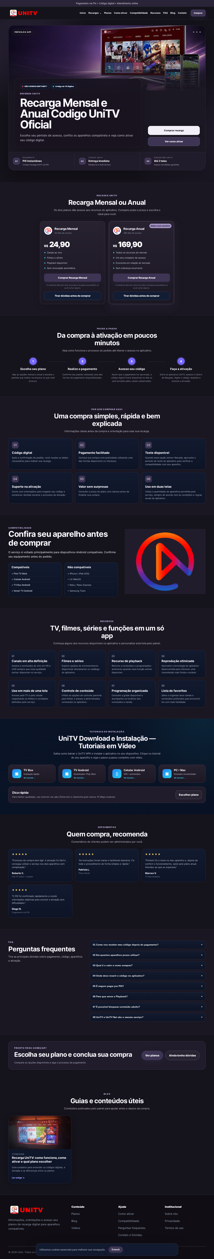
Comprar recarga (174, 130)
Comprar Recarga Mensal (72, 277)
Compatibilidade (139, 13)
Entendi (116, 1249)
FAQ (165, 13)
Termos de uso (174, 1228)
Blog (172, 13)
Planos (107, 13)
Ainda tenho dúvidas (182, 1055)
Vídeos (75, 1228)
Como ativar (120, 13)
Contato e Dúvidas (130, 1235)
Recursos (155, 13)
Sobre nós (171, 1213)
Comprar (198, 13)
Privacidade (172, 1221)
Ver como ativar (174, 141)
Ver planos (152, 1055)
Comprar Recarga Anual (141, 277)
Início (83, 13)
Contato (182, 13)
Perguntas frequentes (131, 1228)
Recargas (94, 13)
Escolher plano (189, 794)
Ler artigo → (18, 1177)
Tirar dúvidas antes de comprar (73, 295)
